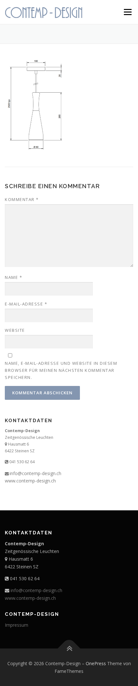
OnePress (96, 663)
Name (13, 277)
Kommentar (22, 199)
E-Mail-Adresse (26, 304)
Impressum (16, 625)
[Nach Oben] (69, 648)
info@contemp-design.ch (35, 473)
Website (15, 330)
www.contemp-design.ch (30, 481)
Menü (127, 12)
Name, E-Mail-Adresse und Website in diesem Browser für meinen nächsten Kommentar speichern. (61, 370)
